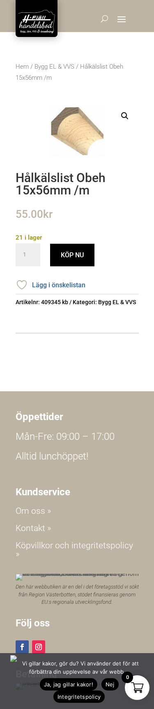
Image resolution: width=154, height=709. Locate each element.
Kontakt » (33, 528)
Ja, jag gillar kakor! (68, 684)
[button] (124, 116)
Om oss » (33, 511)
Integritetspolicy (79, 696)
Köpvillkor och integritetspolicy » (74, 549)
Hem (22, 66)
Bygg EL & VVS (54, 66)
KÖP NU (72, 255)
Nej (110, 684)
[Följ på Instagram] (38, 647)
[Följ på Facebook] (22, 647)
